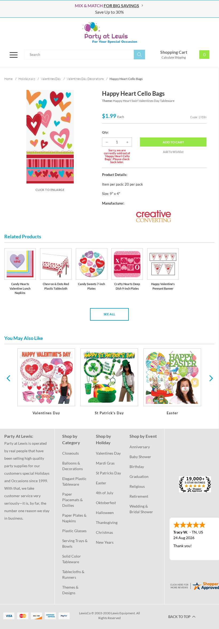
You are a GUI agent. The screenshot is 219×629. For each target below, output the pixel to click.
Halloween (105, 512)
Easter (101, 483)
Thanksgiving (107, 522)
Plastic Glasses (74, 530)
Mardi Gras (105, 463)
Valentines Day (108, 453)
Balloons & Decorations (72, 466)
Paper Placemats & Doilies (73, 500)
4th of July (104, 492)
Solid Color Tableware (72, 559)
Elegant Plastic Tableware (74, 481)
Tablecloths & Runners (73, 574)
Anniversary (140, 446)
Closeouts (70, 453)
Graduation (139, 476)
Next (210, 377)
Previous (8, 377)
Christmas (104, 532)
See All (109, 314)
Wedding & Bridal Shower (141, 509)
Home (8, 79)
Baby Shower (140, 456)
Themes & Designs (70, 590)
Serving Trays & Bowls (75, 543)
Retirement (139, 496)
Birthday (137, 466)
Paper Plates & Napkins (74, 518)
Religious (137, 486)
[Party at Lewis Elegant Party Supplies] (109, 32)
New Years (105, 542)
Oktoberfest (106, 502)
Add (173, 142)
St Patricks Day (108, 473)
